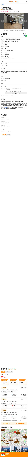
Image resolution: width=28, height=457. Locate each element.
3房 (11, 371)
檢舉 (26, 33)
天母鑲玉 (5, 107)
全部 (3, 371)
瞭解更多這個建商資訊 (16, 93)
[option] (14, 21)
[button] (2, 21)
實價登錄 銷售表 (20, 423)
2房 (7, 371)
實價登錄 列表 (7, 423)
